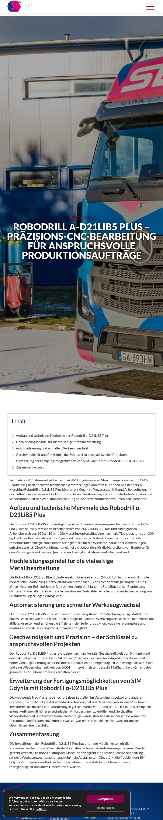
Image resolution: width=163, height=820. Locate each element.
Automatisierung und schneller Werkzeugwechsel (52, 448)
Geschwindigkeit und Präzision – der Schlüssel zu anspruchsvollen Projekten (71, 454)
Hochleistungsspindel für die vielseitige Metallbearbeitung (58, 442)
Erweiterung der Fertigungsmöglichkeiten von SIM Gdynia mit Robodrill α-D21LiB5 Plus (80, 461)
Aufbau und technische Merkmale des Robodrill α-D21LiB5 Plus (62, 435)
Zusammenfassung (30, 467)
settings (41, 809)
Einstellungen (105, 808)
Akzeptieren (105, 799)
